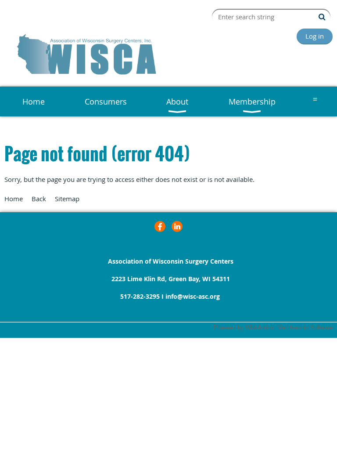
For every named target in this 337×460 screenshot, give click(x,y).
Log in (314, 36)
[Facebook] (159, 226)
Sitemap (67, 198)
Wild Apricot (260, 327)
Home (13, 198)
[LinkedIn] (177, 226)
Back (39, 198)
